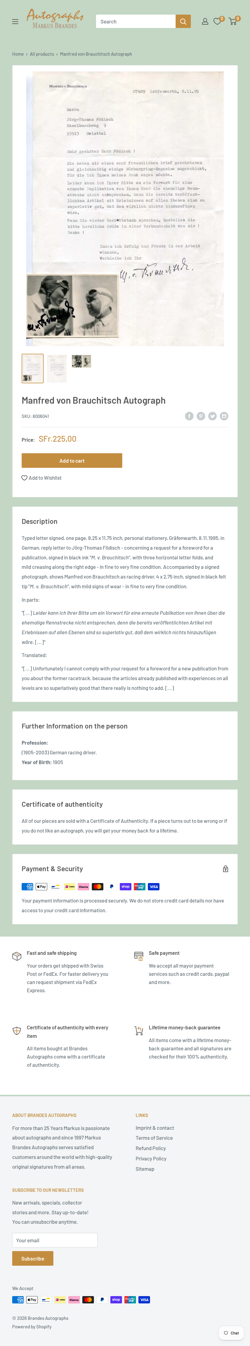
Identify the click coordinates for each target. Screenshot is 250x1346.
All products (42, 54)
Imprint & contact (155, 1128)
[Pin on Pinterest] (201, 416)
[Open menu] (15, 21)
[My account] (205, 21)
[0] (233, 21)
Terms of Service (154, 1138)
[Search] (183, 21)
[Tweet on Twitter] (212, 416)
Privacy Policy (151, 1158)
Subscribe (32, 1258)
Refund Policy (151, 1148)
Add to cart (71, 460)
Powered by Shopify (32, 1326)
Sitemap (145, 1169)
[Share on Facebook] (189, 416)
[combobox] (136, 21)
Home (18, 54)
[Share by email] (224, 416)
